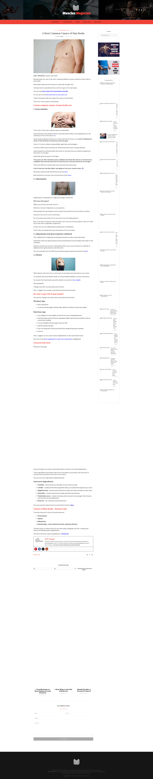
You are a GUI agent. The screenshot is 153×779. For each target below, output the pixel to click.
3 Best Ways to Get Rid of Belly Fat (63, 690)
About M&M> (98, 21)
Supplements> (55, 21)
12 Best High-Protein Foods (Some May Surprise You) (115, 323)
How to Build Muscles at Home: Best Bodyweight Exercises (117, 148)
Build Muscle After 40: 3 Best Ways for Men (117, 109)
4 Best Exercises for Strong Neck (115, 382)
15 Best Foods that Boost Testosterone (117, 163)
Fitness (77, 21)
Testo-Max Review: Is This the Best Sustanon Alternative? (114, 350)
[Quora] (46, 549)
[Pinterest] (35, 549)
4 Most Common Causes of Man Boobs (114, 372)
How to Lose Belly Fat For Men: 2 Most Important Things (112, 136)
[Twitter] (43, 549)
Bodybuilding (67, 21)
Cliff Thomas (60, 36)
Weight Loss (87, 21)
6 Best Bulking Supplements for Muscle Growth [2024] (116, 338)
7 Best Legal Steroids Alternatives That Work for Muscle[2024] (117, 179)
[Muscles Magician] (77, 9)
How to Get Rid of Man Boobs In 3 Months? (117, 238)
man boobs (37, 554)
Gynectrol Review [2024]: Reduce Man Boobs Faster (113, 311)
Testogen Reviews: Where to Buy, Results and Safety (114, 361)
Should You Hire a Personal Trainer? (84, 690)
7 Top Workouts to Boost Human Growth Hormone (43, 691)
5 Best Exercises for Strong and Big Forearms (115, 125)
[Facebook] (39, 549)
